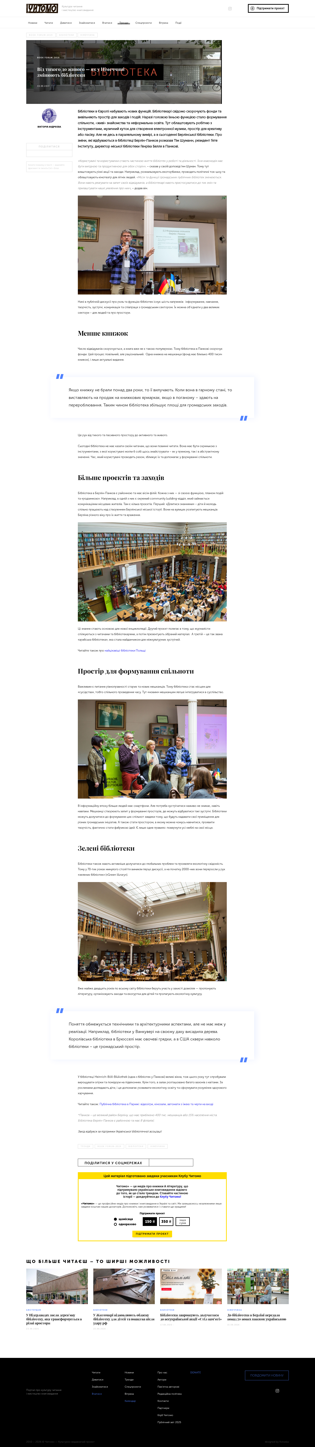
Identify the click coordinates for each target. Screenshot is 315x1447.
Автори (162, 1379)
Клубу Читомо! (170, 1196)
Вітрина (163, 22)
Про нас (162, 1372)
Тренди (123, 22)
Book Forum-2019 (41, 35)
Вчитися (107, 22)
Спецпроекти (143, 22)
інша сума (182, 1221)
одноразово (127, 1224)
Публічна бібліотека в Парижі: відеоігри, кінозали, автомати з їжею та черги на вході (156, 1104)
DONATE (195, 1372)
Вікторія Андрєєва (49, 127)
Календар (130, 1401)
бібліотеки (66, 35)
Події (178, 22)
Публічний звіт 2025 (169, 1422)
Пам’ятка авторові (168, 1386)
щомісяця (126, 1219)
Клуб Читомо (165, 1415)
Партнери (163, 1408)
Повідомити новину (266, 1375)
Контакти (163, 1401)
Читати (48, 22)
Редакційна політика (170, 1393)
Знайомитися (87, 22)
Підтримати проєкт (152, 1233)
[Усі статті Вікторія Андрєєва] (49, 116)
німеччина (87, 35)
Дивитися (66, 22)
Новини (32, 22)
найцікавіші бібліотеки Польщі (125, 650)
